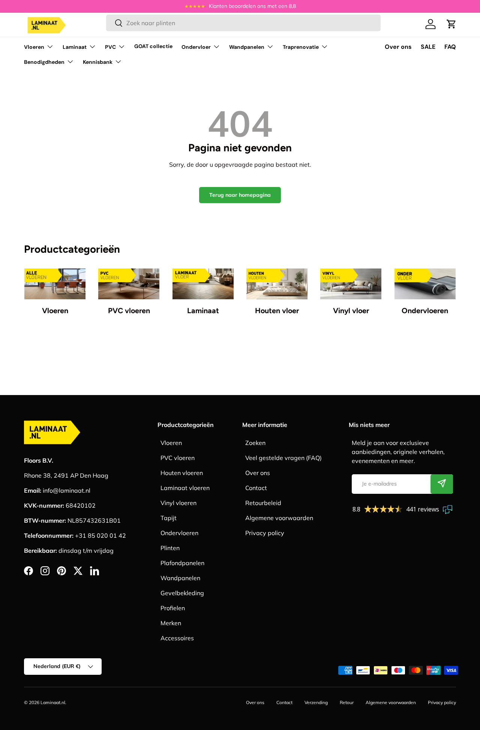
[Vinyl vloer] (350, 283)
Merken (170, 623)
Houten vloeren (181, 473)
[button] (451, 24)
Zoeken (255, 442)
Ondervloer (196, 47)
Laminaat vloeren (185, 488)
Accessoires (177, 638)
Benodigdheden (44, 62)
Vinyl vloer (351, 310)
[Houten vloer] (277, 283)
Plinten (170, 548)
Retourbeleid (263, 503)
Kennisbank (97, 62)
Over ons (398, 47)
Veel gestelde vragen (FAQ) (283, 458)
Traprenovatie (301, 47)
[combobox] (243, 23)
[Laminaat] (203, 283)
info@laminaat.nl (66, 490)
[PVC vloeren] (128, 283)
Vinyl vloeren (178, 503)
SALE (428, 47)
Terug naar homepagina (240, 195)
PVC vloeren (129, 310)
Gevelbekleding (182, 593)
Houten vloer (277, 310)
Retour (347, 702)
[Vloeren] (55, 283)
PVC (110, 47)
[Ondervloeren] (425, 283)
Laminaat (75, 47)
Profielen (172, 608)
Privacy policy (264, 533)
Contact (256, 488)
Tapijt (168, 518)
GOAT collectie (153, 46)
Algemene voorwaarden (279, 518)
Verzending (316, 702)
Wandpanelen (246, 47)
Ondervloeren (425, 310)
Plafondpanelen (182, 563)
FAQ (450, 47)
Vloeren (34, 47)
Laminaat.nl (52, 702)
